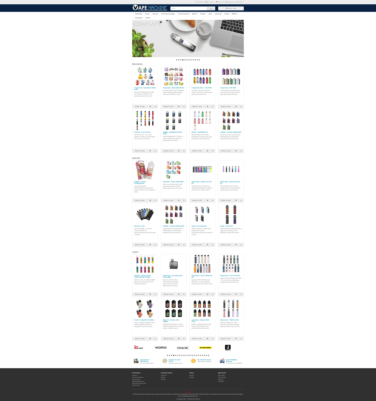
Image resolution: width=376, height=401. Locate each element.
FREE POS (234, 14)
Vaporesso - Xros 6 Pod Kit (230, 275)
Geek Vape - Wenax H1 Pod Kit (201, 182)
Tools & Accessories (183, 14)
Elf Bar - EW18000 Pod (200, 132)
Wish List (220, 379)
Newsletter (221, 381)
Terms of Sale (136, 379)
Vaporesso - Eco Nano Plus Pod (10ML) (172, 276)
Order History (222, 377)
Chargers (202, 14)
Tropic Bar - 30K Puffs (228, 88)
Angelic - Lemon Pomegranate (140, 182)
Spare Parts (218, 14)
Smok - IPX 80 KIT (226, 226)
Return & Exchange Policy (139, 383)
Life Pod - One (139, 226)
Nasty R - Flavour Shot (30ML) (171, 320)
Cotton (210, 14)
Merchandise (138, 18)
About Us (134, 375)
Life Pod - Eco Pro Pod (142, 132)
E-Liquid (227, 14)
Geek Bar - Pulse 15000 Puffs (173, 182)
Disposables (138, 14)
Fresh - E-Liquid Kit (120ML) (144, 320)
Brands (191, 375)
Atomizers (155, 14)
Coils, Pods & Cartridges (168, 14)
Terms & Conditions (137, 377)
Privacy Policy (136, 385)
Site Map (163, 379)
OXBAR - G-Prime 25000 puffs (230, 132)
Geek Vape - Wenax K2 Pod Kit (230, 182)
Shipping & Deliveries (138, 381)
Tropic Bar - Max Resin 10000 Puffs (144, 88)
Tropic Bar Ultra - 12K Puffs (202, 88)
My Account (221, 375)
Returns (163, 377)
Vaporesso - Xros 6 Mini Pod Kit (202, 276)
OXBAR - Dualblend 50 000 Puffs (172, 133)
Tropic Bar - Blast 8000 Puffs (173, 88)
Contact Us (164, 375)
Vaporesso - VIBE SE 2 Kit (229, 320)
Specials (148, 18)
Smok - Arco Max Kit (199, 226)
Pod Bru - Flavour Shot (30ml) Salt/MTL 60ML (142, 276)
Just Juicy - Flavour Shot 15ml (200, 320)
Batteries (194, 14)
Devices (147, 14)
